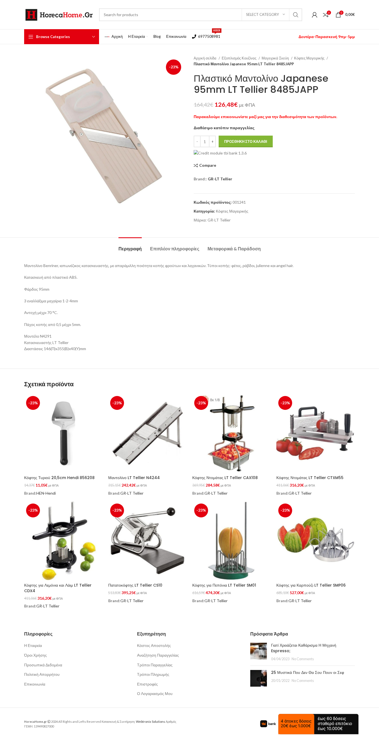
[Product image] (63, 541)
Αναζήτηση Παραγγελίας (158, 655)
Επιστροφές (147, 684)
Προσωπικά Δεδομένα (43, 664)
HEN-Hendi (46, 493)
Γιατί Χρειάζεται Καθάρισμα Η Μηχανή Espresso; (303, 648)
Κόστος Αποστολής (154, 645)
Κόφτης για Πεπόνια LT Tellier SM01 (224, 585)
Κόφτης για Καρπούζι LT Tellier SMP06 (311, 585)
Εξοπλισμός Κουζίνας (239, 58)
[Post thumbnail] (258, 652)
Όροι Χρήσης (35, 655)
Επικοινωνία (34, 684)
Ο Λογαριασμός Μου (155, 693)
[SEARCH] (295, 14)
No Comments (303, 659)
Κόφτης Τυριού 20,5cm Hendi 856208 (59, 477)
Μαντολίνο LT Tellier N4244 (134, 477)
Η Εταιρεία (33, 645)
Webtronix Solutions (150, 721)
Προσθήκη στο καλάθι (245, 141)
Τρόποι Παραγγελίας (155, 664)
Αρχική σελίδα (205, 58)
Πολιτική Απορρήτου (42, 674)
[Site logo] (59, 14)
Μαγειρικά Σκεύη (276, 58)
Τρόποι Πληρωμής (153, 674)
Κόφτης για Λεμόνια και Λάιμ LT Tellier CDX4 (58, 588)
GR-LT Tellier (220, 178)
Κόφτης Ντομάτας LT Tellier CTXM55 (309, 477)
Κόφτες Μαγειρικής (309, 58)
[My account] (314, 14)
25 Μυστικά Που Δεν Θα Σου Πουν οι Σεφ (307, 672)
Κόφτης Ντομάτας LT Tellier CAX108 (225, 477)
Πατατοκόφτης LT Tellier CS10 (135, 585)
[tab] (130, 245)
